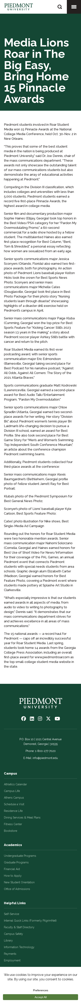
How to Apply (13, 875)
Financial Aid (12, 869)
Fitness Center (13, 824)
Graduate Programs (16, 862)
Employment (12, 960)
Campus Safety (13, 933)
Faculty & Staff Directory (19, 927)
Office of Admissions (17, 889)
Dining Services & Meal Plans (22, 817)
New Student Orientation (19, 882)
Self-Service (11, 914)
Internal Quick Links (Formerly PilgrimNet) (30, 920)
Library (8, 940)
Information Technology (19, 947)
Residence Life (13, 810)
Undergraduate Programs (20, 855)
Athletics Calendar (15, 784)
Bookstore (10, 830)
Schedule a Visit (14, 804)
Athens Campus (14, 797)
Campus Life (12, 791)
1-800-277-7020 (45, 751)
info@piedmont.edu (45, 758)
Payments (10, 953)
